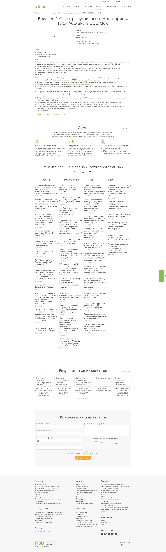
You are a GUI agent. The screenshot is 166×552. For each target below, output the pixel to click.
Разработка (80, 484)
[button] (127, 1)
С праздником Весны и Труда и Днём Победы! (44, 286)
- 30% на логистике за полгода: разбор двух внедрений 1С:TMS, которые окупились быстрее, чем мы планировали (93, 205)
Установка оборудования (84, 493)
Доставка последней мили (109, 491)
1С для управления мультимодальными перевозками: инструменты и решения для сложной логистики (94, 189)
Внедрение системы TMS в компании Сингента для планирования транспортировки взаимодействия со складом (119, 190)
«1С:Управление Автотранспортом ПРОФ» (74, 98)
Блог (102, 525)
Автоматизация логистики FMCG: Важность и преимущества (95, 295)
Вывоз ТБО (104, 495)
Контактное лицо (42, 424)
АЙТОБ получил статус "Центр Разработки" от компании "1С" (44, 262)
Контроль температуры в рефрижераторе (115, 507)
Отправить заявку (83, 458)
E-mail (39, 445)
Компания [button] (126, 6)
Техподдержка (81, 499)
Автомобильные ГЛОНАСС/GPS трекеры (48, 512)
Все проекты (125, 371)
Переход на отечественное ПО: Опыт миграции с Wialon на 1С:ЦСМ (70, 296)
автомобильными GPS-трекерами (78, 84)
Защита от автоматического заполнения (106, 438)
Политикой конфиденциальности (90, 452)
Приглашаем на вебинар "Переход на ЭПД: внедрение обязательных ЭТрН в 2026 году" (70, 309)
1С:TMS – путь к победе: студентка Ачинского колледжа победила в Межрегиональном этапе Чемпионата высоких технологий (45, 219)
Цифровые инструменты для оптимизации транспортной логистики (94, 306)
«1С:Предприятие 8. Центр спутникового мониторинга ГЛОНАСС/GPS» (80, 78)
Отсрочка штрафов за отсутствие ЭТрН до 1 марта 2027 (44, 233)
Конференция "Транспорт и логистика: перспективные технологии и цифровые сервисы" (70, 283)
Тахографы (38, 520)
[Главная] (46, 543)
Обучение (79, 501)
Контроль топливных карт (110, 505)
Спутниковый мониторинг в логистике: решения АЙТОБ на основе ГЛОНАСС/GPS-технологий (95, 327)
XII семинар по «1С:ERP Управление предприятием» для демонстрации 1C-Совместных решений (69, 268)
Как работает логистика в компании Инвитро (119, 215)
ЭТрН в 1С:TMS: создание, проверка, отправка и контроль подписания (94, 245)
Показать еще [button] (83, 399)
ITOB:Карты (39, 497)
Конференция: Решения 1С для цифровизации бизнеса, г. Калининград (70, 200)
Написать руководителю (84, 520)
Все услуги (126, 128)
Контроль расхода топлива (110, 489)
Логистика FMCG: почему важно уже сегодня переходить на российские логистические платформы (95, 283)
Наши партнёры (81, 516)
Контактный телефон (44, 438)
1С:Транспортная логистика (44, 491)
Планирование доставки (109, 493)
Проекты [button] (99, 6)
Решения (88, 6)
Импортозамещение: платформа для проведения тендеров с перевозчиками (118, 205)
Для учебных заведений (84, 527)
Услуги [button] (77, 6)
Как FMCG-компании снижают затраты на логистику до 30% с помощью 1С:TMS (68, 211)
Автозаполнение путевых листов (112, 484)
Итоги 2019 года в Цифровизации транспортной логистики (119, 237)
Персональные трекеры (43, 516)
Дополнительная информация (94, 424)
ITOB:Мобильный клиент (43, 495)
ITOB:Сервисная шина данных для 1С (47, 503)
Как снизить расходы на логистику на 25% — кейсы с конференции (46, 243)
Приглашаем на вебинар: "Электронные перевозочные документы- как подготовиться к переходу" (70, 254)
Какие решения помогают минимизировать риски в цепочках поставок (95, 316)
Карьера (79, 518)
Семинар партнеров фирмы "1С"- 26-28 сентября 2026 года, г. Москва (68, 188)
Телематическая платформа (110, 499)
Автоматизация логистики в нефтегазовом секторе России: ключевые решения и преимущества (95, 269)
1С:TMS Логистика (41, 484)
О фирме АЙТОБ (81, 512)
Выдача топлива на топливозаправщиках (115, 486)
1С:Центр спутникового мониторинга (48, 486)
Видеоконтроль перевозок (44, 518)
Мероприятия (105, 522)
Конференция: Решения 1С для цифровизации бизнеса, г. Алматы (70, 241)
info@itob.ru (119, 2)
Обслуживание (81, 495)
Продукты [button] (66, 6)
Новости (104, 520)
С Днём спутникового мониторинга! (44, 253)
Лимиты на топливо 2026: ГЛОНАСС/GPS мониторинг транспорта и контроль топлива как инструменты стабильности (46, 204)
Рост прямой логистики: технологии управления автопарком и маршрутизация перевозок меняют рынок (46, 189)
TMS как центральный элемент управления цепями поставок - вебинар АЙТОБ (117, 226)
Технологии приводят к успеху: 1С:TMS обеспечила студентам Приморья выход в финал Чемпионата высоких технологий (46, 298)
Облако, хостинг (81, 489)
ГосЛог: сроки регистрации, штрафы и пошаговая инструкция (45, 328)
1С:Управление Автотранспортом (46, 489)
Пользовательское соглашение (86, 525)
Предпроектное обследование (86, 491)
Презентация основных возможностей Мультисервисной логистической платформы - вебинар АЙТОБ (118, 249)
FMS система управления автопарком (113, 497)
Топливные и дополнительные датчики (48, 514)
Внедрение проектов (83, 486)
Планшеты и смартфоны (43, 522)
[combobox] (38, 440)
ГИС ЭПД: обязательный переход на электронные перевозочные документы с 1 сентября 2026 (95, 219)
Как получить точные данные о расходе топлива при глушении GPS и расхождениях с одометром (95, 233)
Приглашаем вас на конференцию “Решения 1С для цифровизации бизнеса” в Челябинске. (69, 342)
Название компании (43, 431)
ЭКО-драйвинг (105, 501)
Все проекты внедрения (43, 531)
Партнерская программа (84, 522)
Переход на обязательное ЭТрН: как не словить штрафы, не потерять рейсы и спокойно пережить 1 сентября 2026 (46, 274)
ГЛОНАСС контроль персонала (111, 503)
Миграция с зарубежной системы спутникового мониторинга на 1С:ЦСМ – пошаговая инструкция (95, 257)
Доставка (79, 497)
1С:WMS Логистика (41, 493)
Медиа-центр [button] (112, 6)
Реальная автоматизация (84, 503)
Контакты (79, 514)
